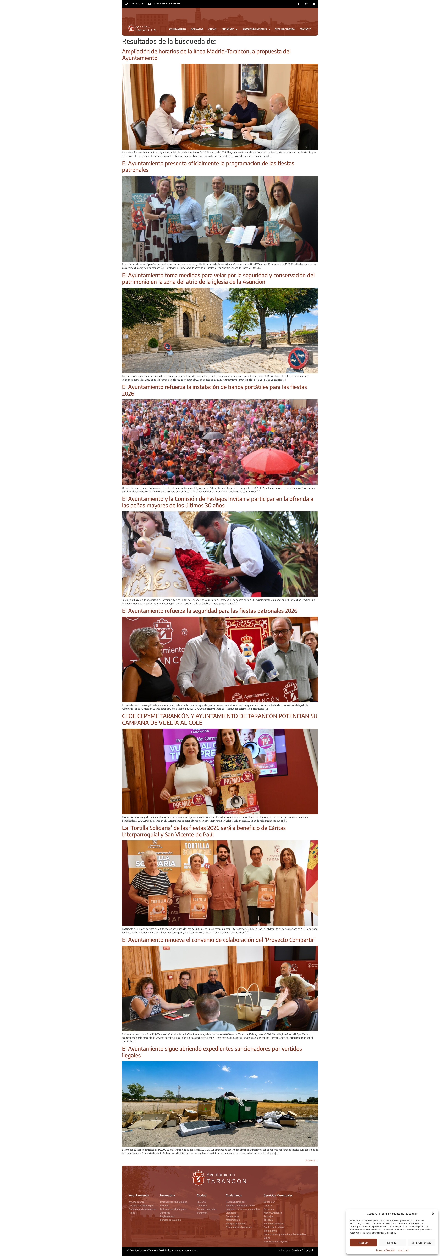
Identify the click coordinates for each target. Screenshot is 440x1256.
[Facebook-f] (299, 4)
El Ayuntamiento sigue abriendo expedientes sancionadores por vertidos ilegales (212, 1051)
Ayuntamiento (177, 29)
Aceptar (363, 1242)
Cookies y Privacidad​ (385, 1250)
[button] (433, 1213)
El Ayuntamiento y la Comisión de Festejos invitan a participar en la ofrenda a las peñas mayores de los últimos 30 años (217, 502)
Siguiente (311, 1160)
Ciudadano (228, 29)
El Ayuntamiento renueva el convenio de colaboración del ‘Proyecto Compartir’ (219, 939)
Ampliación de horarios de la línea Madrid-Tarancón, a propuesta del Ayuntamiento (206, 54)
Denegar (392, 1242)
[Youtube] (314, 4)
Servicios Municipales (255, 29)
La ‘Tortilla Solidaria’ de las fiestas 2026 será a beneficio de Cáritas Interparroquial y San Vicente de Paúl (204, 831)
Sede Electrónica (285, 29)
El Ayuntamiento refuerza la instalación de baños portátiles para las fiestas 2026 (214, 390)
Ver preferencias (421, 1242)
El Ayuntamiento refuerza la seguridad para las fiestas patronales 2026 (209, 610)
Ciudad (212, 29)
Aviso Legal (403, 1250)
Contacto (305, 29)
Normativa (197, 29)
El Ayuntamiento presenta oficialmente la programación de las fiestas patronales (208, 166)
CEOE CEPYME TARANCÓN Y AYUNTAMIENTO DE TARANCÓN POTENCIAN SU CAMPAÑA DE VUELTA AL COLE (219, 719)
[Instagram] (306, 4)
